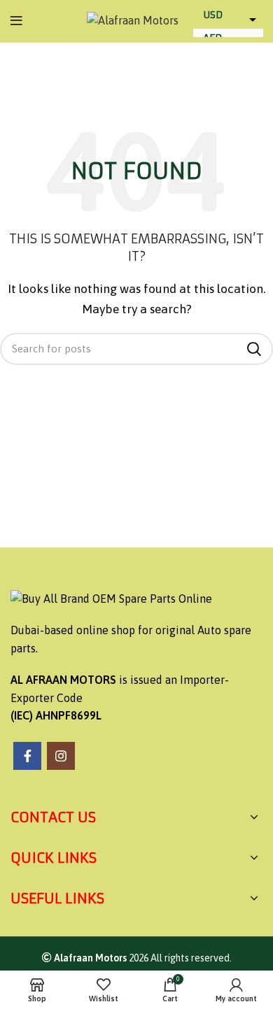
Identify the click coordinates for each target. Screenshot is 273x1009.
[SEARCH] (254, 349)
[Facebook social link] (27, 756)
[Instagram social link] (61, 756)
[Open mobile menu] (16, 21)
